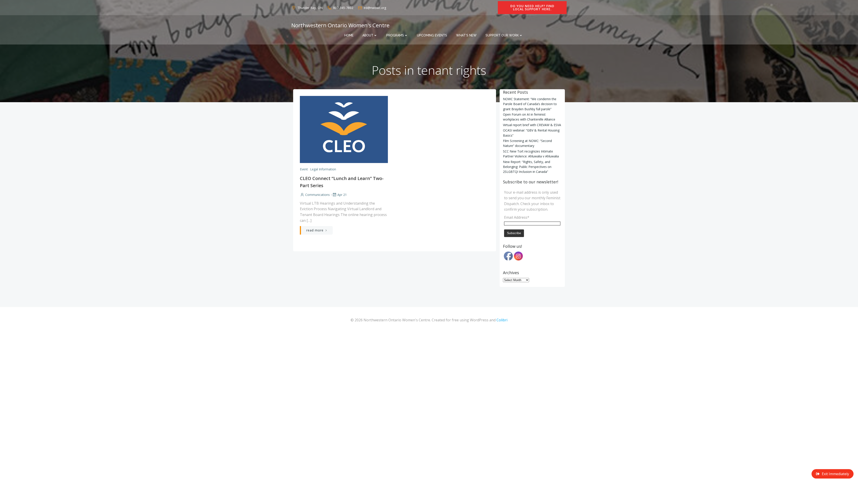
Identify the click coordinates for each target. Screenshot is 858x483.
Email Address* (516, 217)
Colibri (501, 320)
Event (304, 169)
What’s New (466, 35)
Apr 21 (342, 195)
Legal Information (323, 169)
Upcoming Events (432, 35)
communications (317, 195)
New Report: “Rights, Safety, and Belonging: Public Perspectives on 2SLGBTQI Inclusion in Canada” (527, 167)
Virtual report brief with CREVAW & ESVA (532, 125)
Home (348, 35)
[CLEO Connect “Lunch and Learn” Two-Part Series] (344, 129)
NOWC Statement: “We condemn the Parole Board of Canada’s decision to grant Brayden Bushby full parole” (530, 104)
